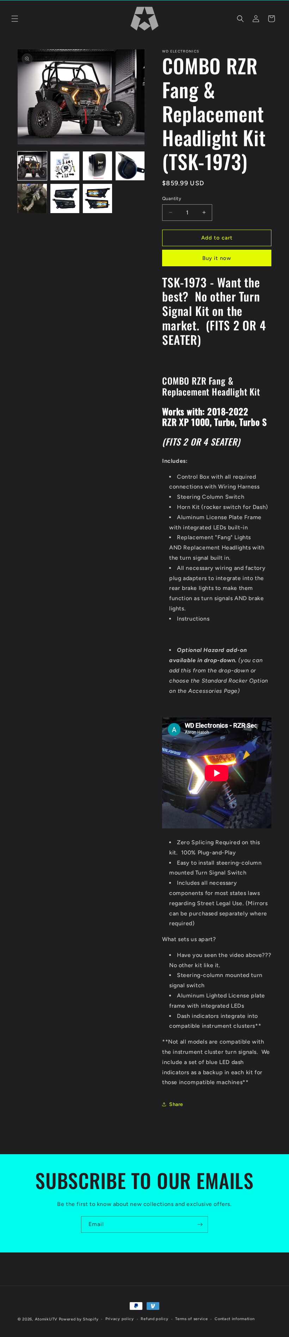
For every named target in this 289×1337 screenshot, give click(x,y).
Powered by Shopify (79, 1319)
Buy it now (216, 258)
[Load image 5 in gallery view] (32, 198)
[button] (15, 18)
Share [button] (176, 1104)
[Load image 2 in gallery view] (65, 166)
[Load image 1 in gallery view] (32, 166)
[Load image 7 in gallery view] (97, 198)
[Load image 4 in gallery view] (130, 166)
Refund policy (154, 1319)
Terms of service (191, 1319)
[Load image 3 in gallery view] (97, 166)
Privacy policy (119, 1319)
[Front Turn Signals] (216, 826)
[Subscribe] (200, 1224)
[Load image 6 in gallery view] (65, 198)
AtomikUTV (46, 1319)
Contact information (234, 1319)
